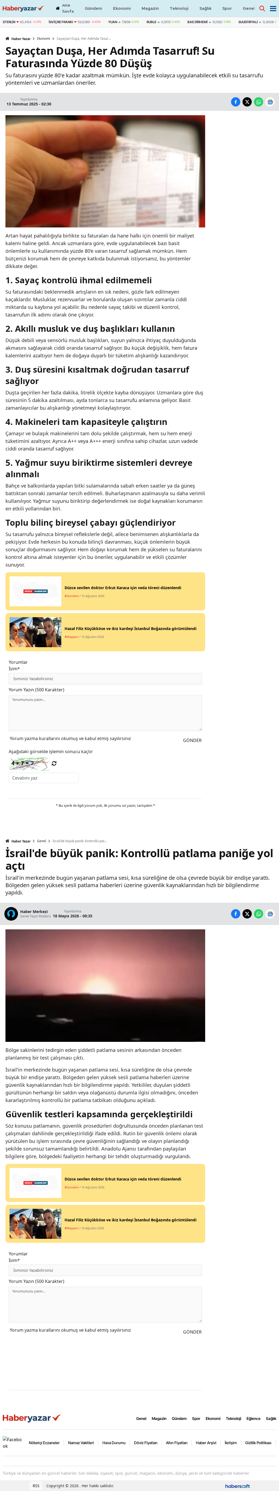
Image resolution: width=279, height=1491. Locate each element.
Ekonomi (43, 38)
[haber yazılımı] (237, 1486)
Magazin (159, 1418)
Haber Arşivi (206, 1442)
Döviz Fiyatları (145, 1442)
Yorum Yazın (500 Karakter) (36, 690)
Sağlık (271, 1418)
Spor (196, 1418)
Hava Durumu (114, 1442)
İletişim (231, 1442)
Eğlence (253, 1418)
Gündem (179, 1418)
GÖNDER (192, 740)
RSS (36, 1485)
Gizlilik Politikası (258, 1442)
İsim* (14, 669)
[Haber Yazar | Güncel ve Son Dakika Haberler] (33, 1418)
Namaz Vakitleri (81, 1442)
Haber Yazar (21, 38)
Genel (41, 841)
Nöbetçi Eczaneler (44, 1442)
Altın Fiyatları (176, 1442)
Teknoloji (233, 1418)
